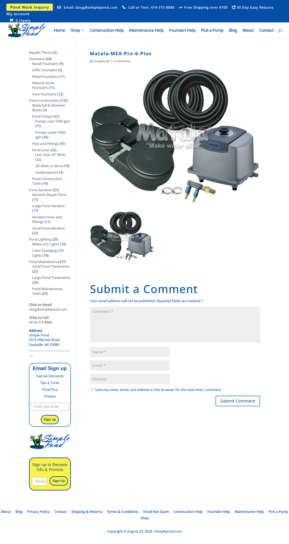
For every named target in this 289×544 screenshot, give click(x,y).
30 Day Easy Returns (255, 8)
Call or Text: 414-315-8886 (151, 8)
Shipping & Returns (86, 512)
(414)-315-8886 (40, 320)
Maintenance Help (146, 31)
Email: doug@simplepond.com (91, 8)
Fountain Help (182, 31)
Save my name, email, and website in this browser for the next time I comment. (158, 389)
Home (59, 31)
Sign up (50, 419)
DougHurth (102, 61)
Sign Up (58, 481)
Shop (75, 31)
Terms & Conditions (123, 512)
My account (18, 14)
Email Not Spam (156, 512)
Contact (266, 31)
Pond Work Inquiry (29, 7)
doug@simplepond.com (48, 307)
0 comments (122, 61)
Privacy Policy (38, 512)
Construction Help (107, 31)
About (248, 31)
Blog (233, 31)
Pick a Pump (212, 31)
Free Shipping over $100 (206, 8)
